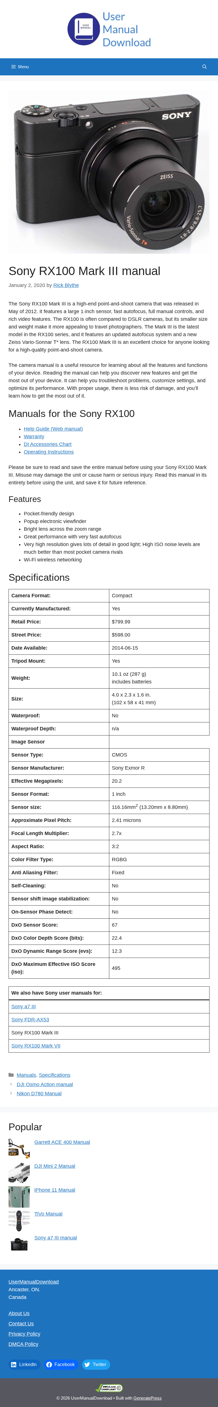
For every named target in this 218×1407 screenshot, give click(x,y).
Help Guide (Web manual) (53, 429)
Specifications (54, 1075)
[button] (204, 66)
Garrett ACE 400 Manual (62, 1142)
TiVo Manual (48, 1214)
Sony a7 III (23, 1006)
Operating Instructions (49, 452)
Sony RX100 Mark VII (35, 1046)
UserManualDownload (34, 1282)
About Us (19, 1313)
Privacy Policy (24, 1334)
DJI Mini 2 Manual (54, 1166)
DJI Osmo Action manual (45, 1084)
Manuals (26, 1075)
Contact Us (21, 1324)
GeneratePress (147, 1398)
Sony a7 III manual (55, 1238)
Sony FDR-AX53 (30, 1019)
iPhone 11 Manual (54, 1190)
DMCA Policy (23, 1344)
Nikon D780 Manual (39, 1093)
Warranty (34, 436)
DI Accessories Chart (48, 444)
